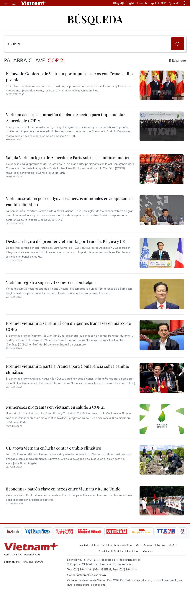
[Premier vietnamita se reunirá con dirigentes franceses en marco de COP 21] (162, 335)
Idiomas (160, 545)
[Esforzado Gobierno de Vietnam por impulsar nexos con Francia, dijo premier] (162, 85)
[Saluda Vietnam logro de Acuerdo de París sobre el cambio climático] (162, 169)
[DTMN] (89, 531)
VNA (171, 545)
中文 (163, 3)
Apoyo (148, 545)
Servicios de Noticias (111, 551)
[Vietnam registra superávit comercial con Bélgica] (162, 294)
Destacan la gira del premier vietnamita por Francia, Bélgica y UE (65, 241)
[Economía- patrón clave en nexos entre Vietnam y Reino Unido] (162, 500)
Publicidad (133, 551)
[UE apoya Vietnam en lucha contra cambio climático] (162, 460)
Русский (173, 3)
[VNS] (38, 531)
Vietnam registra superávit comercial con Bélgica (51, 282)
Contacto (148, 551)
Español (154, 3)
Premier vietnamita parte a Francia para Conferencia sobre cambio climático (67, 369)
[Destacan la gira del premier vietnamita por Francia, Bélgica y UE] (162, 253)
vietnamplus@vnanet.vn (91, 575)
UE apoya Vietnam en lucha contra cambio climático (53, 448)
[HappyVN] (142, 531)
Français (142, 3)
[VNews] (182, 531)
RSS (137, 545)
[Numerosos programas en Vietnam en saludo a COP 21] (162, 419)
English (131, 3)
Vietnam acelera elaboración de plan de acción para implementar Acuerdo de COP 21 (65, 117)
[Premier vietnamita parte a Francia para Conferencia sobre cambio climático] (162, 378)
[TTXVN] (166, 531)
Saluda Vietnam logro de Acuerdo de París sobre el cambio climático (68, 157)
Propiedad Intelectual (91, 545)
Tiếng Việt (118, 3)
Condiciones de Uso (120, 545)
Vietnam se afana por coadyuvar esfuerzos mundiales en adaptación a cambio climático (69, 201)
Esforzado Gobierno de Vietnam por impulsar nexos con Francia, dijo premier (69, 76)
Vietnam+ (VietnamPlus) (34, 3)
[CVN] (64, 531)
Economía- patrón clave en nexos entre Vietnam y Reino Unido (63, 489)
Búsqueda (95, 19)
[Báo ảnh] (116, 531)
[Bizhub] (13, 531)
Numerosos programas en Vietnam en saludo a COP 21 (55, 407)
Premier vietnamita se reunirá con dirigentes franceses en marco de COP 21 (68, 326)
